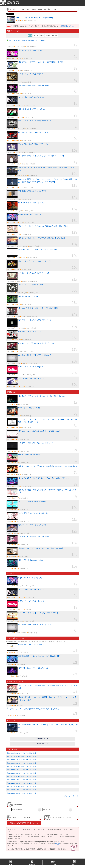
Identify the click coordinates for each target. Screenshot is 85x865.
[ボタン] (39, 809)
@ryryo (57, 844)
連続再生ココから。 (67, 26)
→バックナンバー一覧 (70, 796)
